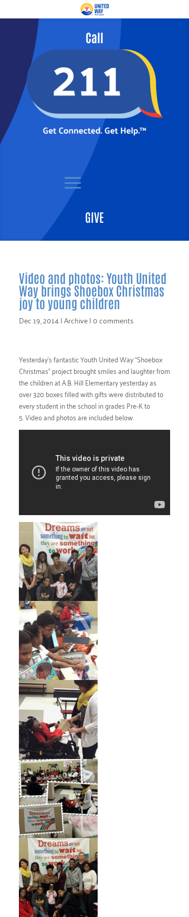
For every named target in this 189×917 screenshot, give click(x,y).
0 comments (113, 320)
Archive (76, 320)
